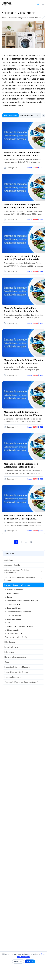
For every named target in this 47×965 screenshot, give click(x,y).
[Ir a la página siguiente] (35, 542)
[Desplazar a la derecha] (43, 17)
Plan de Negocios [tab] (26, 115)
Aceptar (30, 961)
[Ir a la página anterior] (12, 542)
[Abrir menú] (43, 4)
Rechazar (18, 961)
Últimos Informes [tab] (10, 115)
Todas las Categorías (17, 18)
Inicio (4, 18)
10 (31, 542)
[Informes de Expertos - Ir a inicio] (7, 4)
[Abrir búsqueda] (38, 4)
